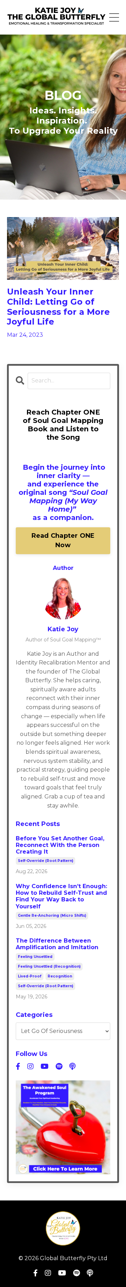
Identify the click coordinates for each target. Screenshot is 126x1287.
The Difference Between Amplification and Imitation (57, 944)
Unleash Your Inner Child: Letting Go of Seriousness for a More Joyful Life (58, 307)
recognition (60, 976)
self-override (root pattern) (45, 860)
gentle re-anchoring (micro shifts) (52, 915)
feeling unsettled (35, 956)
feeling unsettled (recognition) (49, 966)
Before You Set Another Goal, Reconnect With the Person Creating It (60, 845)
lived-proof (29, 976)
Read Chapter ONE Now (63, 540)
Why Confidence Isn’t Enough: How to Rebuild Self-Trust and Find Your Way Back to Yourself (61, 896)
